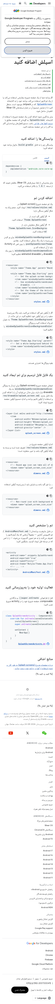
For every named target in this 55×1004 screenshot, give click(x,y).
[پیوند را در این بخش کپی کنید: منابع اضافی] (35, 659)
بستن (27, 41)
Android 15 (48, 859)
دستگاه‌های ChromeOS (43, 830)
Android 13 (48, 868)
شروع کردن (27, 50)
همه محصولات (47, 968)
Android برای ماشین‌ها (44, 834)
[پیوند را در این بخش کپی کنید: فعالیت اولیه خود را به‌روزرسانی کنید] (50, 592)
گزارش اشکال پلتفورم (45, 919)
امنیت (50, 757)
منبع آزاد (50, 761)
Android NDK (47, 907)
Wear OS (49, 825)
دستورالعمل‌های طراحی (43, 123)
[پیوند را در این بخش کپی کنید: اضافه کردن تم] (31, 198)
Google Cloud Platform (42, 964)
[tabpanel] (27, 168)
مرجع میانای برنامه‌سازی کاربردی (41, 898)
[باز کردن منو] (49, 3)
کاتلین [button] (35, 158)
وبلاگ (51, 770)
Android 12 (48, 873)
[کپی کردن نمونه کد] (51, 163)
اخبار (51, 766)
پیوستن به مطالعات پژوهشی (42, 932)
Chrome (49, 955)
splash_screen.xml (35, 433)
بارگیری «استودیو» (46, 903)
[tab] (47, 158)
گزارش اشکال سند (46, 923)
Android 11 (48, 877)
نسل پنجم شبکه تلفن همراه (43, 809)
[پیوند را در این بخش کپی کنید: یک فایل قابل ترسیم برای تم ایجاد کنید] (50, 379)
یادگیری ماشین (47, 791)
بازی (51, 786)
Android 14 (48, 864)
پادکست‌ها (49, 775)
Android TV (48, 839)
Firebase (49, 959)
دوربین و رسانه (47, 800)
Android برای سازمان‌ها (44, 752)
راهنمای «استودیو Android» (42, 889)
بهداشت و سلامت (46, 795)
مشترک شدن (20, 990)
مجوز (37, 979)
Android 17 (48, 850)
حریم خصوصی (47, 804)
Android (49, 748)
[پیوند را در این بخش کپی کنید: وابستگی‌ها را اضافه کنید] (18, 139)
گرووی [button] (46, 158)
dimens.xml (39, 473)
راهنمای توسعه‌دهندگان (45, 894)
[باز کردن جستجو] (25, 3)
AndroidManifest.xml (34, 572)
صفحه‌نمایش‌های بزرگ (45, 821)
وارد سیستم (38, 699)
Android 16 (48, 855)
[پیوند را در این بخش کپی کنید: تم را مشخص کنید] (26, 525)
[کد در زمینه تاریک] (47, 163)
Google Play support (44, 928)
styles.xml (40, 301)
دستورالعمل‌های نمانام (24, 979)
